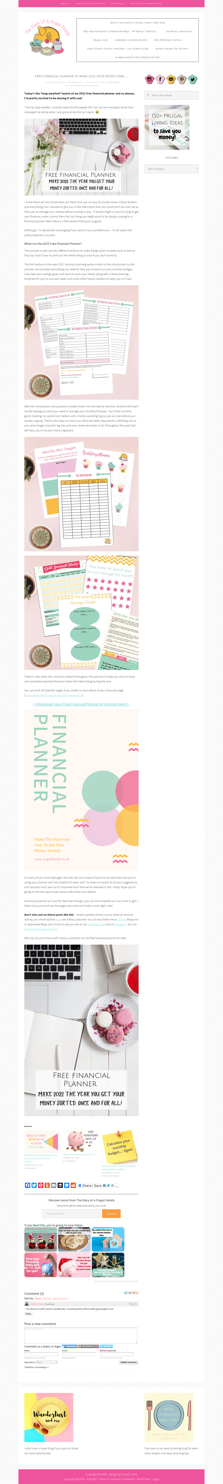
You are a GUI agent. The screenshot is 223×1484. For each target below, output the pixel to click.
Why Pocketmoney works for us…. (80, 1154)
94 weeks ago (49, 1304)
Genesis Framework (123, 1479)
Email (64, 1350)
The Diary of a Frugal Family (48, 37)
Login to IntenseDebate (70, 1346)
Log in (155, 1479)
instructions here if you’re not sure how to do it (53, 695)
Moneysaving (133, 1281)
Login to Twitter (106, 1346)
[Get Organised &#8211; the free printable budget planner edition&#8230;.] (119, 1147)
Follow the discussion (136, 1292)
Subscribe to (30, 1362)
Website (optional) (108, 1350)
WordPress (143, 1479)
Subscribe (111, 1213)
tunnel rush (36, 1304)
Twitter (122, 919)
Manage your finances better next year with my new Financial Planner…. (40, 1158)
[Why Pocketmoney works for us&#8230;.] (81, 1141)
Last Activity (60, 1298)
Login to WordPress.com (88, 1346)
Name (27, 1350)
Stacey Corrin (129, 1474)
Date (38, 1298)
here (59, 919)
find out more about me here (40, 929)
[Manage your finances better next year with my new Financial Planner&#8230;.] (42, 1141)
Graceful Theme (96, 1479)
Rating (47, 1298)
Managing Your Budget (116, 1281)
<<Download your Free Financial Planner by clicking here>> (81, 704)
